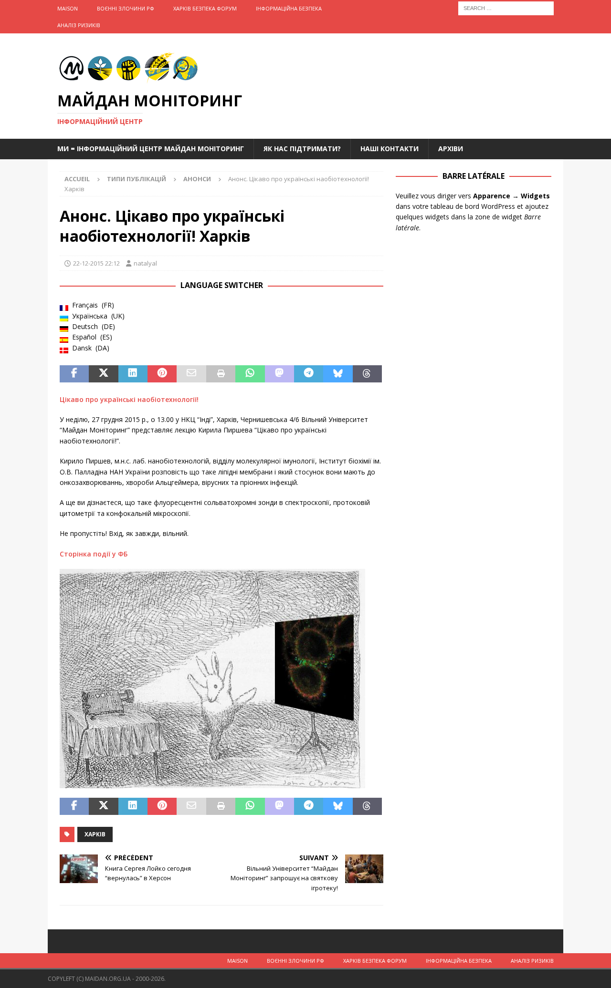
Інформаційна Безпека (289, 8)
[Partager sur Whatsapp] (249, 373)
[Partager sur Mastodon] (279, 373)
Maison (67, 8)
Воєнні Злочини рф (125, 8)
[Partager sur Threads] (367, 373)
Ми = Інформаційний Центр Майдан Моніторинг (150, 148)
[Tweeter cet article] (103, 373)
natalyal (145, 263)
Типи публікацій (136, 179)
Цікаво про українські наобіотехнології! (129, 399)
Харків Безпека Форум (205, 8)
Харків (94, 834)
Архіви (450, 148)
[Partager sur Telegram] (308, 373)
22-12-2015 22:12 (96, 263)
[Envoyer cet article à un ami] (191, 373)
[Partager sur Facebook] (74, 373)
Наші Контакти (389, 148)
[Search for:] (506, 7)
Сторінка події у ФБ (93, 553)
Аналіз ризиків (78, 25)
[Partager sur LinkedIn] (132, 373)
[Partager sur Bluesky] (337, 373)
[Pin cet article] (162, 373)
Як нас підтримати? (302, 148)
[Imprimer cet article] (220, 373)
